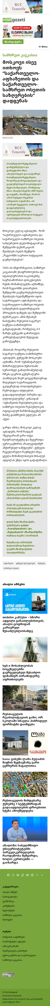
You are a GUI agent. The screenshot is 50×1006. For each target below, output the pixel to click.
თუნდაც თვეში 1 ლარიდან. (22, 535)
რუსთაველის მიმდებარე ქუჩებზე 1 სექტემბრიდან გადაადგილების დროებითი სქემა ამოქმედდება (24, 805)
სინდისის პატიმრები (14, 937)
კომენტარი (9, 906)
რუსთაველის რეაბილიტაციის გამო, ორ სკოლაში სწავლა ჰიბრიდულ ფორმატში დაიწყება (25, 719)
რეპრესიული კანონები (15, 951)
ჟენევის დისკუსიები (25, 563)
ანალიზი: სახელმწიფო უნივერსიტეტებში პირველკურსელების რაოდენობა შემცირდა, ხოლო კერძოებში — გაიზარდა (20, 853)
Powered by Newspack (12, 995)
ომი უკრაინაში (11, 946)
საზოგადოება (10, 896)
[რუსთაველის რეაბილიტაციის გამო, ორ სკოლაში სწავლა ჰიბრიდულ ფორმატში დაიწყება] (25, 698)
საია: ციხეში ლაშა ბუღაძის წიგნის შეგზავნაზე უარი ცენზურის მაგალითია (24, 762)
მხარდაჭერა (13, 41)
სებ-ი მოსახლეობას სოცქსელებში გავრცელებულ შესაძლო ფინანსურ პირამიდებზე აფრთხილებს (21, 672)
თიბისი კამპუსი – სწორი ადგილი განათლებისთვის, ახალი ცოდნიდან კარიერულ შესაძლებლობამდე (23, 624)
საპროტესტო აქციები (14, 941)
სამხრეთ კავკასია (20, 54)
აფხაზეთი (8, 563)
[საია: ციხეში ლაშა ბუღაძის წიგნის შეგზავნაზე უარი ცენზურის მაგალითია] (25, 743)
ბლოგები (8, 919)
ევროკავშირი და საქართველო (19, 955)
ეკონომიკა (8, 901)
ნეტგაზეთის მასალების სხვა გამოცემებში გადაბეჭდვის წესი (23, 1000)
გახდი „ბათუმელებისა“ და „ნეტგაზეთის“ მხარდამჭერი (24, 528)
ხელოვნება (9, 910)
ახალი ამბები (10, 892)
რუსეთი (41, 563)
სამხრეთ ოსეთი (11, 568)
